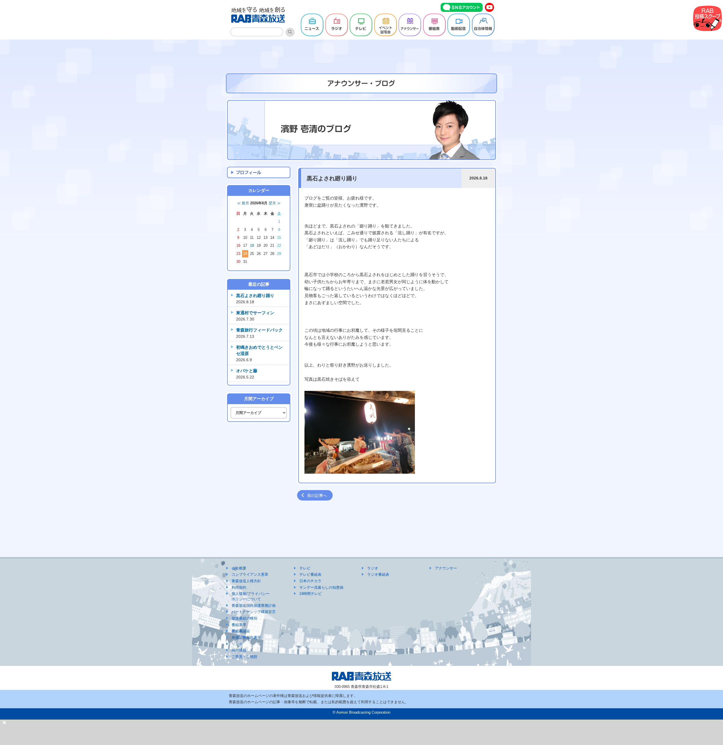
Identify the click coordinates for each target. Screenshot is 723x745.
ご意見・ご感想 (244, 657)
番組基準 (239, 625)
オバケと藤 (246, 370)
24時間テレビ (310, 594)
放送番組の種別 (244, 618)
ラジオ (372, 568)
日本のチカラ (310, 581)
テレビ (304, 568)
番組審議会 (241, 631)
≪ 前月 (243, 203)
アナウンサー (446, 568)
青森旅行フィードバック (259, 330)
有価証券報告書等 (246, 637)
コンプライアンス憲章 (250, 574)
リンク (237, 644)
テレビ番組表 (310, 574)
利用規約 (239, 587)
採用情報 (239, 650)
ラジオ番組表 (378, 574)
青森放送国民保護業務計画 (254, 605)
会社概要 (239, 568)
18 (252, 246)
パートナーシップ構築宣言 (254, 612)
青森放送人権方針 (246, 581)
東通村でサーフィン (255, 312)
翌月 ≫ (275, 203)
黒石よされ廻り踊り (255, 295)
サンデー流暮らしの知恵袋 (321, 587)
